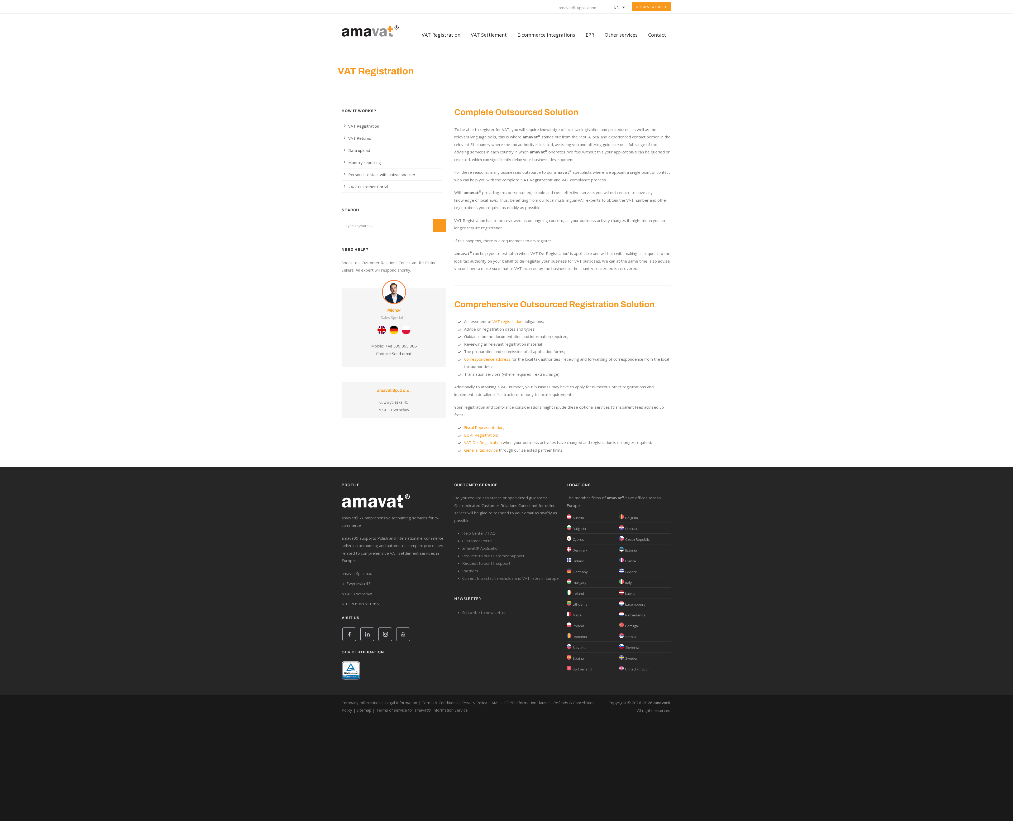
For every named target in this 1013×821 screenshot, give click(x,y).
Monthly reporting (364, 162)
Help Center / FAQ (479, 533)
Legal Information (401, 702)
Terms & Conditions (440, 702)
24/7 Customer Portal (368, 186)
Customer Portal (477, 540)
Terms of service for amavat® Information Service (422, 710)
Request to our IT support (486, 563)
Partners (470, 570)
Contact (657, 35)
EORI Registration (480, 435)
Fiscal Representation (483, 427)
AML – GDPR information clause (520, 702)
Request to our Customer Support (493, 555)
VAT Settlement (489, 35)
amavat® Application (577, 7)
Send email (402, 353)
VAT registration (507, 321)
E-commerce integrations (546, 35)
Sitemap (364, 710)
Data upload (359, 150)
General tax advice (481, 450)
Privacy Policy (474, 702)
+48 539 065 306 (401, 346)
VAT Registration (363, 126)
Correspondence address (487, 359)
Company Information (361, 702)
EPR (590, 35)
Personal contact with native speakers (383, 174)
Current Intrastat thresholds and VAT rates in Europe (510, 578)
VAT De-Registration (483, 442)
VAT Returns (359, 138)
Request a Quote (651, 7)
